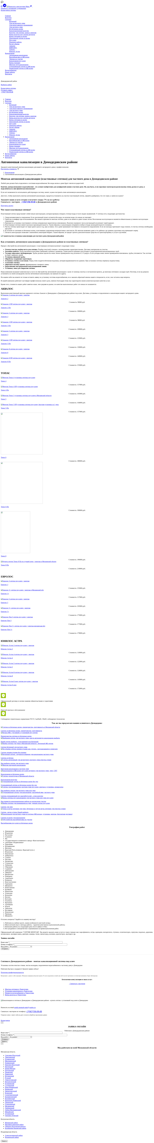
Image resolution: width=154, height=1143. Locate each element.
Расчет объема (14, 44)
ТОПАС (12, 49)
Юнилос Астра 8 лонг (9, 685)
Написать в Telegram (9, 95)
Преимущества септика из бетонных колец (16, 736)
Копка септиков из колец (18, 36)
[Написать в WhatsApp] (2, 6)
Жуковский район (11, 1123)
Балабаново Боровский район (15, 1128)
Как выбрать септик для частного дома (15, 763)
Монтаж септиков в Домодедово (16, 989)
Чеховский (9, 1072)
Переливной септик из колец (19, 38)
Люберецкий (9, 1108)
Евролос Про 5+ (6, 629)
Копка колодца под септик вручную (22, 34)
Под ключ (12, 40)
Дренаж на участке (16, 59)
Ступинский (9, 1085)
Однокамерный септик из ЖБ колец (22, 66)
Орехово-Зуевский (11, 1115)
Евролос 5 (4, 602)
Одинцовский (10, 1104)
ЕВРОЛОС (13, 48)
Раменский (9, 1074)
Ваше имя (5, 942)
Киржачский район (12, 1137)
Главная (8, 16)
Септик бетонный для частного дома (14, 747)
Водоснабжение (10, 70)
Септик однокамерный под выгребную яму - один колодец (22, 796)
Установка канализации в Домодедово (18, 991)
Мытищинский (10, 1061)
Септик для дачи (7, 807)
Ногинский (9, 1067)
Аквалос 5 (4, 335)
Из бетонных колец (16, 29)
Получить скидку (7, 206)
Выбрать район (6, 85)
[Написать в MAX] (18, 6)
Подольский (9, 1070)
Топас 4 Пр (5, 390)
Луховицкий (9, 1114)
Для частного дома (16, 27)
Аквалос (12, 46)
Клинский (8, 1093)
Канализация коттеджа (9, 780)
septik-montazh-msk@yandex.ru (25, 1007)
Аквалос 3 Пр (6, 326)
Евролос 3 (4, 585)
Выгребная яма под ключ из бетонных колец (17, 823)
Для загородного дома (17, 23)
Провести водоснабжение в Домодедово (19, 993)
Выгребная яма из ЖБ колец (19, 57)
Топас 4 (3, 381)
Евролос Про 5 (6, 620)
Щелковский (9, 1106)
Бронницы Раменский (13, 1100)
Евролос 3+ (5, 593)
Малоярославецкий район (14, 1124)
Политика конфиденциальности (12, 972)
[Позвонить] (33, 6)
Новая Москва (10, 1068)
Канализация (9, 53)
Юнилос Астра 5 (7, 667)
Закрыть (4, 1041)
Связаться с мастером (77, 984)
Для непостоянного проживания (20, 25)
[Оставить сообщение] (31, 6)
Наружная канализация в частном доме (15, 769)
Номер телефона (7, 944)
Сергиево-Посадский (12, 1055)
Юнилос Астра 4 (7, 658)
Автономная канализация (18, 55)
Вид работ (4, 946)
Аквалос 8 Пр (6, 361)
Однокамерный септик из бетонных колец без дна (19, 785)
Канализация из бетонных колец (12, 774)
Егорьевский (9, 1083)
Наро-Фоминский (11, 1087)
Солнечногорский (11, 1095)
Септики (8, 19)
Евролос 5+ (5, 611)
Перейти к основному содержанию (13, 8)
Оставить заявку (7, 90)
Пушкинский (10, 1059)
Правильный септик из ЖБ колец (21, 68)
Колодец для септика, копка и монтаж (22, 33)
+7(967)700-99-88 (7, 92)
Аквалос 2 (4, 299)
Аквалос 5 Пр (6, 343)
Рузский (8, 1078)
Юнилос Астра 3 (7, 649)
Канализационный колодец (19, 31)
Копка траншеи (14, 63)
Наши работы (10, 72)
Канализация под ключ (17, 61)
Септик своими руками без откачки (13, 752)
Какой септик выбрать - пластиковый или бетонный (19, 741)
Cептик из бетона (7, 758)
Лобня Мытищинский (13, 1110)
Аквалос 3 (4, 317)
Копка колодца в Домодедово (15, 995)
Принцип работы (15, 42)
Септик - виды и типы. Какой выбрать (14, 812)
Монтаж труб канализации (18, 65)
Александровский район (14, 1135)
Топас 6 (3, 457)
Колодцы (8, 17)
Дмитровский (10, 1057)
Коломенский (10, 1099)
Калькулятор (5, 1020)
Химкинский (9, 1063)
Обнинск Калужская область (15, 1126)
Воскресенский (10, 1082)
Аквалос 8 (4, 352)
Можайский (9, 1112)
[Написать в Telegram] (5, 6)
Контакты (8, 74)
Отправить (5, 949)
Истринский (9, 1076)
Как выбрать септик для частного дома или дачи (18, 790)
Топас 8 (3, 556)
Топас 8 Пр (5, 565)
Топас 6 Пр (5, 507)
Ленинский (9, 1102)
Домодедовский (10, 1080)
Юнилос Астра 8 (7, 676)
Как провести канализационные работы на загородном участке (23, 801)
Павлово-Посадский (12, 1065)
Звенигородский (11, 1091)
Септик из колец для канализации (13, 818)
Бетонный (12, 21)
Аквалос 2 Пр (6, 308)
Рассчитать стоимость (9, 169)
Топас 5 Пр (5, 408)
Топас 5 (3, 399)
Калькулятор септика (8, 10)
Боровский (9, 1089)
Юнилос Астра (14, 51)
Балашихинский (11, 1097)
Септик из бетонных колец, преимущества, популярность (21, 731)
